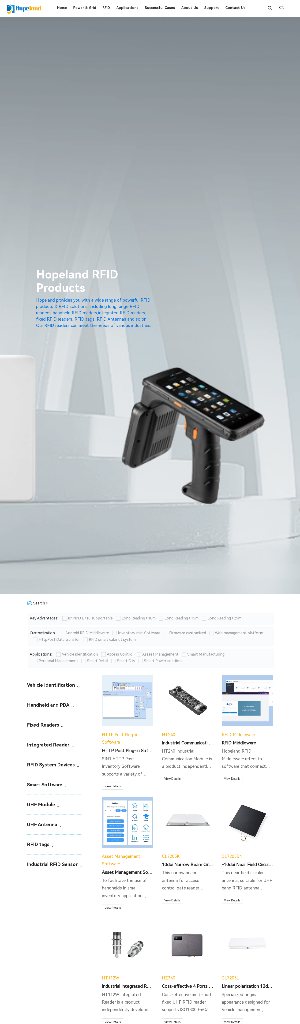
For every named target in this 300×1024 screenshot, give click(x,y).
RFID (106, 8)
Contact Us (235, 8)
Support (211, 8)
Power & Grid (84, 8)
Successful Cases (160, 8)
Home (62, 8)
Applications (127, 8)
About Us (189, 8)
